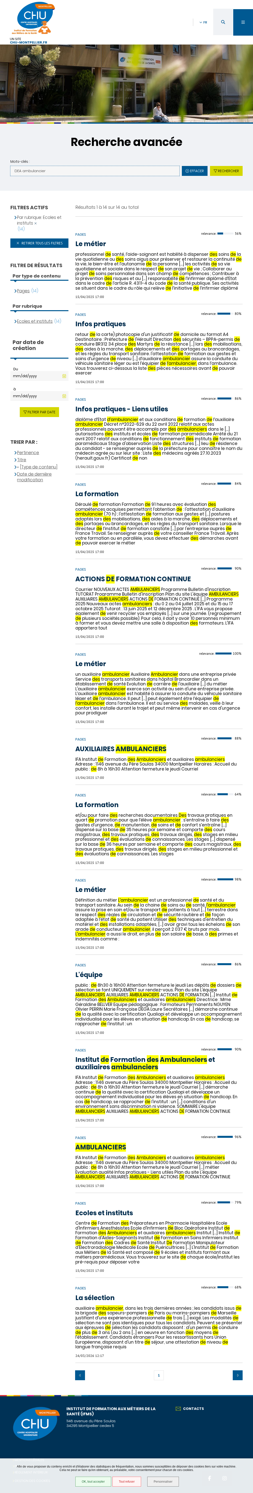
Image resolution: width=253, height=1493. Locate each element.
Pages (23, 291)
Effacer (197, 170)
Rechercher (228, 170)
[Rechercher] (223, 22)
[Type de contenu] (39, 467)
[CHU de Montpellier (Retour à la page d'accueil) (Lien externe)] (36, 1440)
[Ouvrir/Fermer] (243, 22)
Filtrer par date (41, 412)
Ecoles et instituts (104, 1213)
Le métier (90, 244)
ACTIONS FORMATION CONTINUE (133, 579)
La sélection (95, 1298)
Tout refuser (127, 1481)
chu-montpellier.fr (28, 43)
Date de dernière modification (34, 477)
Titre (21, 460)
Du (15, 369)
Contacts (193, 1408)
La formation (97, 494)
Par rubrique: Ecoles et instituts (39, 220)
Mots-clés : (20, 161)
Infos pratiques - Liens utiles (121, 409)
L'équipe (89, 975)
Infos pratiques (100, 324)
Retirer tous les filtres (42, 243)
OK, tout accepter (93, 1481)
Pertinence (28, 453)
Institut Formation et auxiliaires (145, 1063)
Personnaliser (163, 1481)
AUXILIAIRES (120, 749)
